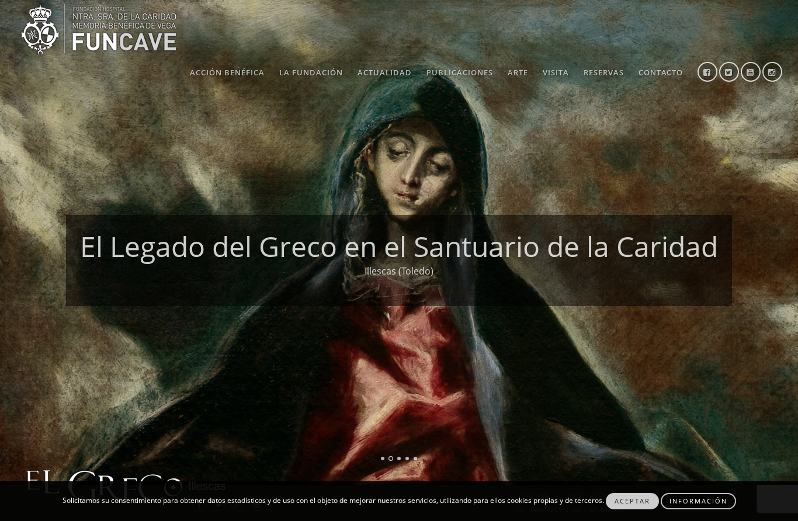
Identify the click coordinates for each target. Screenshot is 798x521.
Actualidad (385, 72)
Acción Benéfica (227, 72)
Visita (556, 72)
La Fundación (311, 72)
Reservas (604, 72)
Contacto (661, 72)
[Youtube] (751, 73)
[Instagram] (772, 73)
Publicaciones (459, 72)
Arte (518, 72)
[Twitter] (729, 73)
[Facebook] (707, 73)
